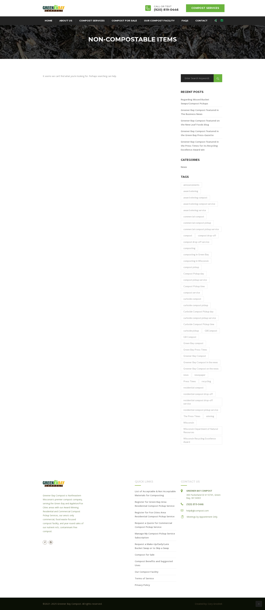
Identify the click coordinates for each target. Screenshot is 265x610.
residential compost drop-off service (198, 402)
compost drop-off (207, 235)
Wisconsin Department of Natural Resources (200, 430)
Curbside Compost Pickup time (198, 324)
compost (187, 235)
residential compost (193, 387)
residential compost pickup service (200, 410)
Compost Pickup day (193, 273)
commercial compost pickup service (201, 229)
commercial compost (193, 216)
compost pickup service (195, 279)
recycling (206, 381)
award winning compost (195, 197)
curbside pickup (191, 330)
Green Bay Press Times (195, 349)
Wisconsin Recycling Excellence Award (199, 440)
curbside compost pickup (195, 305)
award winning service (194, 210)
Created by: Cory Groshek (208, 603)
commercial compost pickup (197, 222)
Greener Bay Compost (194, 355)
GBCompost (211, 330)
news (186, 374)
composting (189, 248)
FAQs (185, 20)
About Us (65, 20)
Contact (201, 20)
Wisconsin (188, 422)
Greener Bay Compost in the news (200, 362)
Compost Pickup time (194, 286)
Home (48, 20)
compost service (191, 292)
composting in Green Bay (196, 254)
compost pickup (191, 267)
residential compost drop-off (198, 394)
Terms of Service (144, 578)
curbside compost (192, 298)
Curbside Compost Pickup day (198, 311)
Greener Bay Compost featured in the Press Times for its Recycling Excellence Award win (200, 145)
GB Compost (189, 337)
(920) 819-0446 (195, 504)
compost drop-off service (196, 242)
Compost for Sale (124, 20)
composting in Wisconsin (196, 260)
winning (210, 416)
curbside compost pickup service (199, 318)
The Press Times (191, 416)
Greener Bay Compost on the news (201, 368)
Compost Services (205, 8)
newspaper (199, 374)
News (184, 166)
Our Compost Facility (159, 20)
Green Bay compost (193, 343)
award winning (190, 191)
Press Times (189, 381)
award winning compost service (199, 203)
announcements (191, 184)
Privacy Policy (142, 584)
